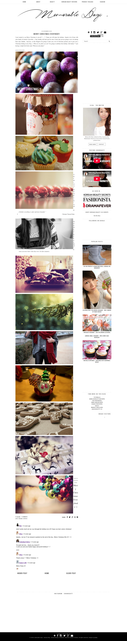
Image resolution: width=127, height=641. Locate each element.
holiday (20, 518)
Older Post (71, 573)
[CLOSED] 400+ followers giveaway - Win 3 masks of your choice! (97, 311)
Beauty (52, 2)
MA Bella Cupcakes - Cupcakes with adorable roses (97, 361)
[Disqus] (46, 546)
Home (24, 2)
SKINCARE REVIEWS (97, 402)
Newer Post (22, 573)
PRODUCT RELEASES (97, 407)
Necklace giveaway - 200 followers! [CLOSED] (97, 332)
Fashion (102, 2)
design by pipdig (93, 637)
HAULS (97, 406)
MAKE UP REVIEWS (97, 404)
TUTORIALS (97, 397)
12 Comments (24, 516)
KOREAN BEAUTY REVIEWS (97, 399)
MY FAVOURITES (97, 400)
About (38, 2)
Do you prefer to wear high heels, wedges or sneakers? (97, 267)
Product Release (87, 2)
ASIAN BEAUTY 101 (97, 409)
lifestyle (25, 518)
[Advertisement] (97, 73)
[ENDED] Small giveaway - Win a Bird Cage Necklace (97, 336)
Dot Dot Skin (97, 215)
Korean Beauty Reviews (69, 2)
